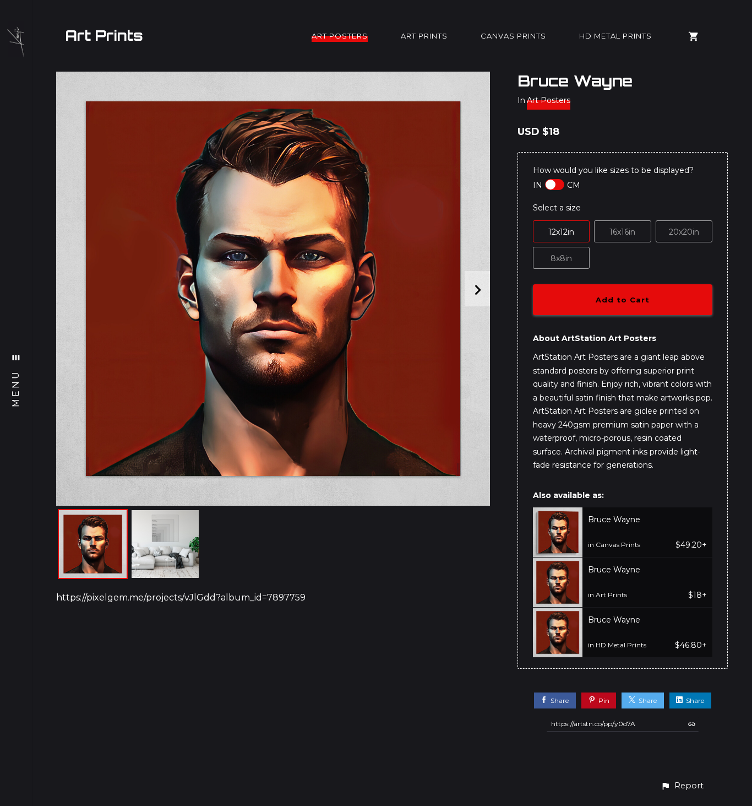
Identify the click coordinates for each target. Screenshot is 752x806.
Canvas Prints (513, 35)
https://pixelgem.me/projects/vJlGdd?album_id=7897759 (181, 597)
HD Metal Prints (615, 35)
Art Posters (340, 35)
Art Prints (104, 35)
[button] (682, 786)
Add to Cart (623, 299)
